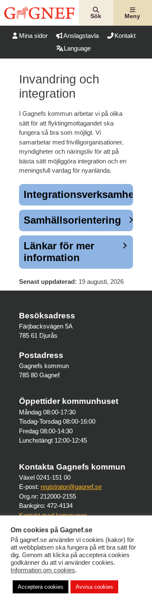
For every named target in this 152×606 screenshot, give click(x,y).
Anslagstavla (81, 35)
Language (77, 48)
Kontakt (125, 35)
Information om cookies (43, 570)
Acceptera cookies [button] (40, 587)
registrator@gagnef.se (71, 486)
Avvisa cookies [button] (94, 587)
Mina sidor (33, 35)
